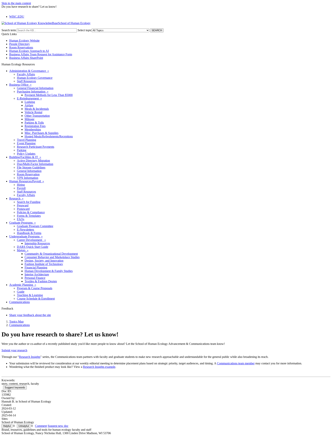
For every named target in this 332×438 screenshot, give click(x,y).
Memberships (33, 129)
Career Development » (31, 240)
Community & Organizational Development (51, 253)
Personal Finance (35, 277)
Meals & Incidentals (37, 108)
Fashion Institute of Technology (44, 264)
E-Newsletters (25, 229)
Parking (21, 150)
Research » (16, 198)
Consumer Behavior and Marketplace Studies (52, 257)
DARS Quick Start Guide (32, 246)
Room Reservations (21, 47)
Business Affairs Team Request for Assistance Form (40, 54)
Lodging (30, 102)
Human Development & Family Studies (49, 271)
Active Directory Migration (33, 160)
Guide (20, 291)
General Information (29, 171)
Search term (9, 30)
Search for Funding (28, 202)
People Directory (19, 44)
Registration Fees (35, 126)
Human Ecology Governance (34, 77)
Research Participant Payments (35, 146)
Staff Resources (26, 81)
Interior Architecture (37, 274)
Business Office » (20, 84)
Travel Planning (26, 139)
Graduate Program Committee (35, 226)
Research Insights (29, 356)
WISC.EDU (16, 16)
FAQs (20, 219)
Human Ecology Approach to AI (29, 51)
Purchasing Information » (32, 91)
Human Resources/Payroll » (26, 181)
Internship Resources (37, 243)
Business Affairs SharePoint (26, 57)
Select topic (85, 30)
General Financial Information (35, 88)
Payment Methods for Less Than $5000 (49, 95)
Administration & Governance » (29, 70)
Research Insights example (99, 366)
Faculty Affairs (26, 74)
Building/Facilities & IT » (25, 157)
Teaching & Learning (30, 295)
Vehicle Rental (33, 112)
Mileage (29, 119)
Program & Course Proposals (34, 288)
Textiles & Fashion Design (41, 281)
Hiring (21, 184)
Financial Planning (36, 267)
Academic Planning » (22, 284)
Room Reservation (28, 174)
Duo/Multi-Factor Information (35, 164)
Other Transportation (37, 115)
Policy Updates (26, 153)
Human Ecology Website (24, 40)
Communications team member (236, 363)
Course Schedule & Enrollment (36, 298)
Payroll (21, 188)
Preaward (22, 205)
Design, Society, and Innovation (44, 260)
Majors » (22, 250)
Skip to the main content (16, 3)
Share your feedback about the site (30, 315)
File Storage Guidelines (31, 167)
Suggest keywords (15, 387)
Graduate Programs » (22, 222)
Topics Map (16, 321)
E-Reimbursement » (29, 98)
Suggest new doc (58, 425)
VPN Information (27, 177)
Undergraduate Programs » (26, 236)
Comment (41, 425)
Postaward (23, 208)
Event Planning (26, 143)
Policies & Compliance (31, 212)
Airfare (29, 105)
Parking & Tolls (34, 122)
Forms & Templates (29, 215)
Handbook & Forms (29, 233)
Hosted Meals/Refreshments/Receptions (49, 136)
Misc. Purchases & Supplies (41, 133)
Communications (19, 302)
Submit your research (14, 350)
